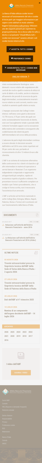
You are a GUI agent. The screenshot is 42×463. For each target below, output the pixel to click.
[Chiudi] (39, 3)
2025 (12, 332)
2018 (24, 336)
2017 (30, 336)
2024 (18, 332)
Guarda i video (20, 373)
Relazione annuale (8, 410)
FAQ (14, 407)
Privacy (4, 422)
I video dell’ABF (13, 364)
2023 (24, 332)
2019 (18, 336)
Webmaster (6, 432)
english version (20, 76)
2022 (30, 332)
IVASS (4, 444)
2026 (6, 332)
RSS (3, 428)
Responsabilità (7, 419)
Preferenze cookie (8, 425)
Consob (4, 440)
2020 (12, 336)
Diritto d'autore (7, 416)
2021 (6, 336)
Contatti (4, 404)
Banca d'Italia (6, 437)
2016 (6, 340)
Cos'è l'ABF (6, 400)
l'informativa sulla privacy (19, 26)
